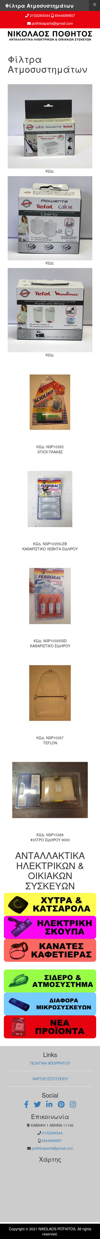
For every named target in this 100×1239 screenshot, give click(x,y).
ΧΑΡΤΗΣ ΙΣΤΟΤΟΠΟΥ (50, 1078)
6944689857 (65, 15)
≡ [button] (94, 4)
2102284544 (40, 15)
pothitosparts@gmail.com (52, 23)
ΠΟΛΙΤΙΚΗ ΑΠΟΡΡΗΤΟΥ (50, 1063)
